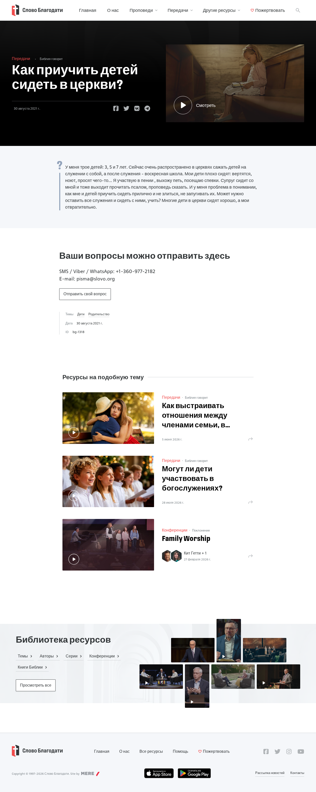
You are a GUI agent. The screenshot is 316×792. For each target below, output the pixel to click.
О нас (113, 10)
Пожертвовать (270, 10)
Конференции (174, 530)
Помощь (180, 751)
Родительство (98, 314)
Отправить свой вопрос (85, 294)
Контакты (297, 773)
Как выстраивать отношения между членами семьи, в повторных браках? (198, 416)
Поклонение (201, 530)
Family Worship (186, 539)
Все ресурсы (151, 751)
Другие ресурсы (219, 10)
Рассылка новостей (269, 773)
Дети (80, 314)
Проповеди (141, 10)
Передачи (178, 10)
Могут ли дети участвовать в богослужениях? (192, 479)
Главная (87, 10)
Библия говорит (51, 59)
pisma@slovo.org (96, 279)
